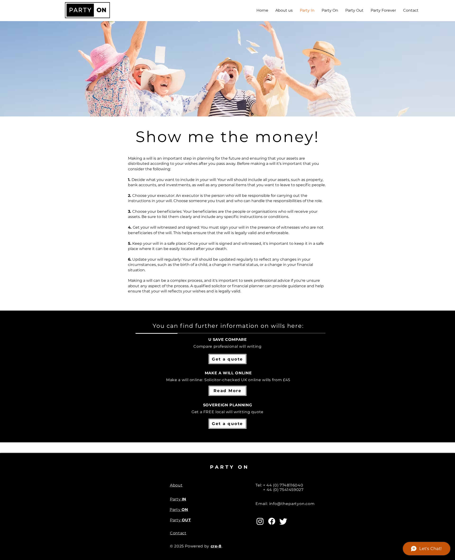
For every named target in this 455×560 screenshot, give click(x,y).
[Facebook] (271, 521)
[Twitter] (283, 521)
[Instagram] (260, 521)
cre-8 (216, 546)
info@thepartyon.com (292, 503)
